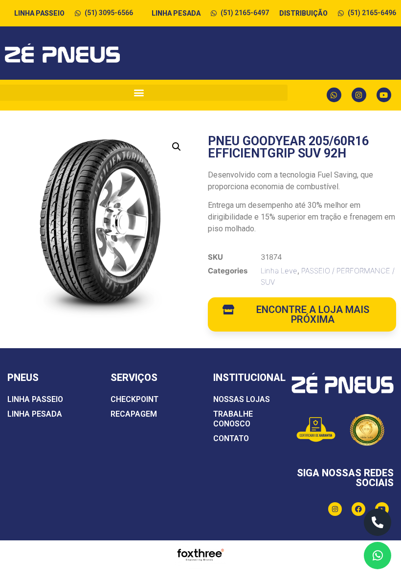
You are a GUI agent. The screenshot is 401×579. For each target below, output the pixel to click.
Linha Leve (279, 270)
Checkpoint (134, 399)
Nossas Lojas (241, 399)
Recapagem (134, 414)
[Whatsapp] (334, 95)
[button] (176, 147)
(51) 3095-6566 (109, 13)
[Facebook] (358, 509)
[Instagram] (359, 95)
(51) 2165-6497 (245, 13)
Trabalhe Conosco (233, 418)
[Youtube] (384, 95)
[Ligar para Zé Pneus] (377, 522)
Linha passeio (35, 399)
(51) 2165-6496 (372, 13)
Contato (231, 438)
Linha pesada (34, 414)
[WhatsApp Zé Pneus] (377, 555)
